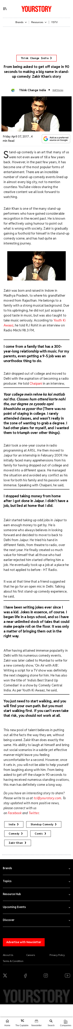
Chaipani (36, 383)
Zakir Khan (16, 842)
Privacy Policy (57, 955)
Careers (30, 955)
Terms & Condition (13, 961)
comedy (14, 833)
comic (39, 833)
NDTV (45, 280)
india (12, 824)
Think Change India (35, 58)
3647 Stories (57, 90)
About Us (8, 955)
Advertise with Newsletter (23, 942)
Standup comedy (42, 824)
